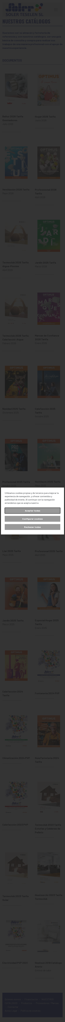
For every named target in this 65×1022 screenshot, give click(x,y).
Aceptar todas (32, 510)
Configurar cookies (32, 518)
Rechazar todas (32, 527)
